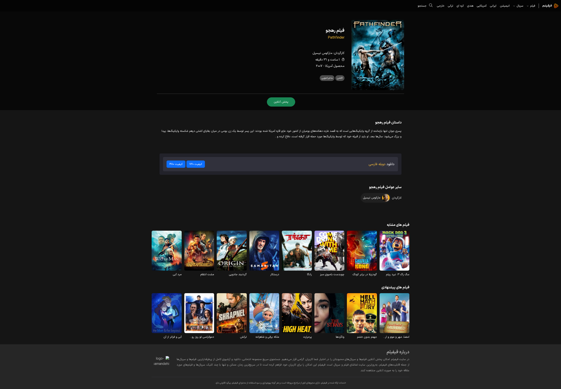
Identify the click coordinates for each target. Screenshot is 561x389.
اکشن (340, 78)
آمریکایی (481, 6)
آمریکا (329, 66)
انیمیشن (505, 6)
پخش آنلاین (281, 102)
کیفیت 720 (195, 164)
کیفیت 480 (176, 164)
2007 (319, 66)
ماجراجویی (327, 78)
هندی (470, 6)
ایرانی (493, 6)
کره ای (460, 6)
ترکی (450, 6)
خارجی (440, 6)
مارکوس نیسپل (322, 53)
